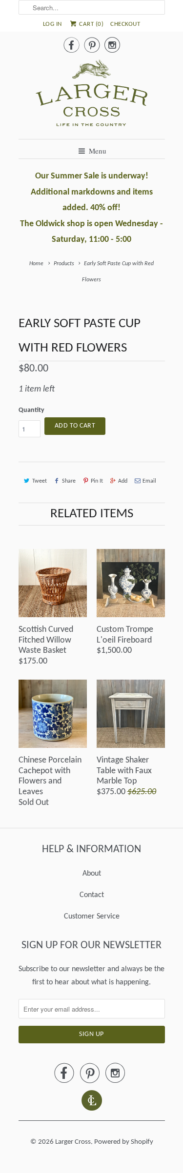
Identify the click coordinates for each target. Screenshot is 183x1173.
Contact (92, 895)
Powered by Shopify (123, 1142)
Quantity (31, 410)
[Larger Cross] (92, 95)
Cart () (91, 24)
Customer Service (92, 916)
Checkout (125, 24)
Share (69, 481)
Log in (52, 24)
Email (149, 481)
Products (64, 264)
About (91, 874)
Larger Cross (73, 1142)
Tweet (39, 481)
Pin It (97, 481)
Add (122, 481)
